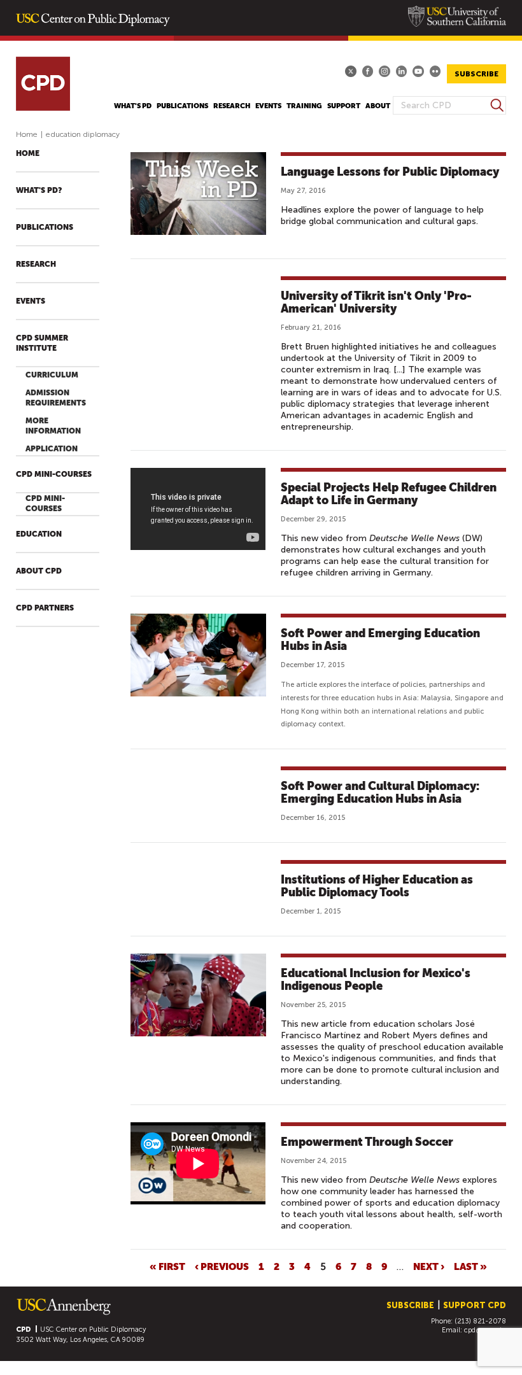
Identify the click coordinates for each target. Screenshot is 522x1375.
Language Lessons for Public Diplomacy (390, 171)
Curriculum (51, 374)
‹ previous (222, 1266)
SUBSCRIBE (476, 73)
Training (304, 106)
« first (167, 1266)
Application (51, 448)
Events (268, 106)
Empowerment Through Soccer (367, 1141)
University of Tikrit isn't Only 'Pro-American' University (376, 302)
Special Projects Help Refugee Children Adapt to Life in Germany (389, 494)
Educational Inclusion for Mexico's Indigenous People (375, 979)
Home (27, 134)
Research (231, 106)
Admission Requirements (55, 397)
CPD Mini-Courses (54, 474)
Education (39, 534)
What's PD (133, 106)
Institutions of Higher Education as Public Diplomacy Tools (377, 886)
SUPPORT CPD (474, 1305)
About (377, 106)
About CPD (39, 571)
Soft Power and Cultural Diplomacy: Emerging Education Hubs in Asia (380, 792)
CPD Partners (45, 607)
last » (470, 1266)
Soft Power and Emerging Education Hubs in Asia (380, 639)
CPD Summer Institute (42, 343)
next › (428, 1266)
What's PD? (39, 190)
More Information (53, 425)
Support (343, 106)
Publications (182, 106)
